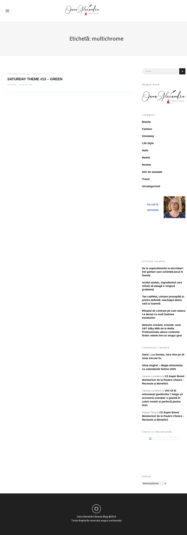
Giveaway (148, 136)
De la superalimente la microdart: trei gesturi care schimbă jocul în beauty (162, 272)
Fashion (147, 129)
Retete (146, 157)
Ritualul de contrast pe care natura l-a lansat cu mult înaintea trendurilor (163, 314)
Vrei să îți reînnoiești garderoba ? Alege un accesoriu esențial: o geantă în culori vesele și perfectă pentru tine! (162, 398)
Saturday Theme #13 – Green (34, 79)
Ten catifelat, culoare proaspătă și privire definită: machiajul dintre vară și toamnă (163, 300)
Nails (145, 150)
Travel (146, 179)
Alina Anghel (150, 365)
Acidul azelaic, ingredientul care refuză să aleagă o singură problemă (162, 286)
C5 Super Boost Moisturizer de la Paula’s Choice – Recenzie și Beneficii (163, 380)
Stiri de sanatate (152, 171)
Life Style (148, 143)
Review (146, 164)
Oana (13, 84)
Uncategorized (151, 186)
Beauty (146, 121)
